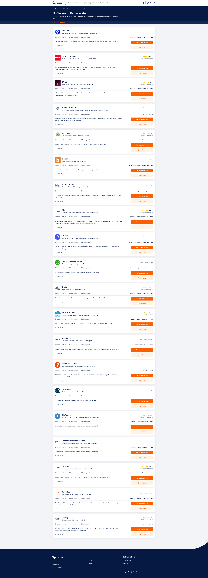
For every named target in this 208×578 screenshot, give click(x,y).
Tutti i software (60, 22)
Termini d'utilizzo (57, 567)
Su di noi (90, 560)
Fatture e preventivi (73, 8)
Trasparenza (55, 564)
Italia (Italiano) (132, 572)
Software (90, 563)
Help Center (126, 563)
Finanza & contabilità (61, 8)
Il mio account (127, 560)
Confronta (142, 47)
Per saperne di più (142, 42)
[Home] (54, 8)
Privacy (54, 561)
